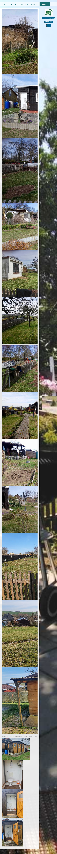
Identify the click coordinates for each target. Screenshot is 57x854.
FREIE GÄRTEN (44, 4)
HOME (3, 4)
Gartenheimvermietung (49, 18)
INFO (16, 4)
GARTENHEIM (34, 4)
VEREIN (10, 4)
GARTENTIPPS (24, 4)
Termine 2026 (48, 21)
